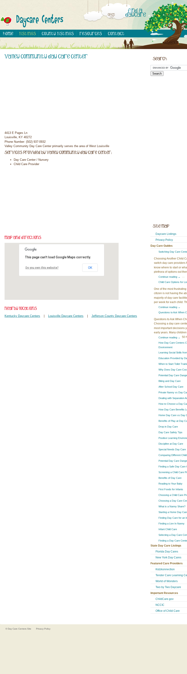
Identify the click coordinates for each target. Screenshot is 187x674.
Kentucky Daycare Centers (22, 316)
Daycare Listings (166, 234)
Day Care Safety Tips (170, 432)
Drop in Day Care (168, 426)
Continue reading (169, 276)
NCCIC (160, 605)
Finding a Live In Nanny (171, 523)
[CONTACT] (116, 33)
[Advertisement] (73, 96)
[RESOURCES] (91, 33)
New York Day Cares (168, 557)
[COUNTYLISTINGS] (58, 33)
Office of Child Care (168, 610)
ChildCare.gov (165, 599)
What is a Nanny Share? (171, 506)
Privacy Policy (164, 239)
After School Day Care (170, 386)
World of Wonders (167, 581)
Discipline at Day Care (170, 443)
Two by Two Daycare (168, 587)
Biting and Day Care (169, 381)
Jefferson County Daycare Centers (114, 316)
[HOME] (8, 33)
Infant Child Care (167, 529)
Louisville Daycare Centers (65, 316)
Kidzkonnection (165, 569)
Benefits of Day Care (170, 478)
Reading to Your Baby (170, 483)
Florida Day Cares (167, 551)
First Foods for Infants (170, 489)
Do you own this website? (42, 267)
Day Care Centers (17, 628)
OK (90, 268)
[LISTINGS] (27, 33)
